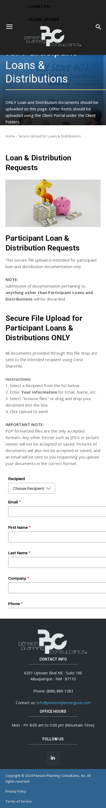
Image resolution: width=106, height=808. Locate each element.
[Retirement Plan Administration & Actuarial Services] (53, 36)
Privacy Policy (15, 791)
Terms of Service (18, 801)
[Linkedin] (53, 758)
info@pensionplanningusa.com (64, 702)
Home (10, 136)
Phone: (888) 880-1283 (53, 691)
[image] (53, 203)
